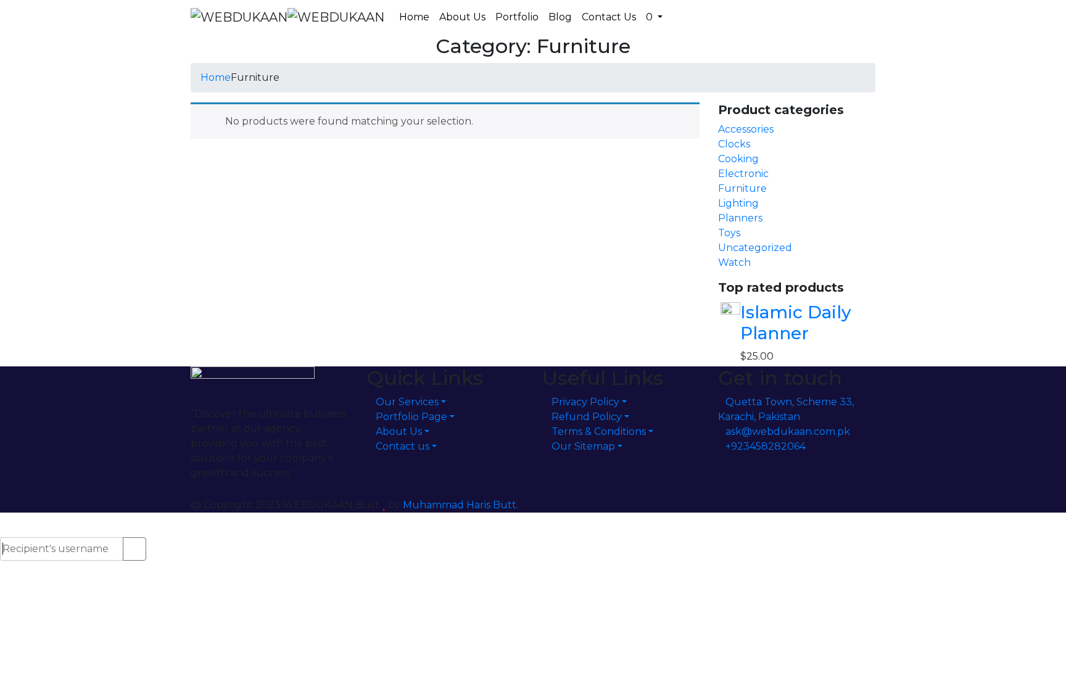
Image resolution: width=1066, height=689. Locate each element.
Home (215, 77)
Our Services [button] (407, 402)
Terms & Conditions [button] (599, 431)
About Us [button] (399, 431)
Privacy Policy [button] (585, 402)
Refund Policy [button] (587, 417)
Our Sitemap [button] (583, 446)
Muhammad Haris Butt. (460, 505)
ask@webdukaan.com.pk (787, 431)
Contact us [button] (402, 446)
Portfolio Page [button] (411, 417)
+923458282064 (765, 446)
